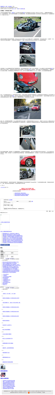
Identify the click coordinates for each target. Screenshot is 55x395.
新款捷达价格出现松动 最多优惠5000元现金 (11, 271)
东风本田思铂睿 (6, 277)
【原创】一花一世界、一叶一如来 (9, 293)
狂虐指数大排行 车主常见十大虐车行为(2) (10, 266)
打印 (18, 8)
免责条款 (25, 391)
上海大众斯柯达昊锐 (6, 282)
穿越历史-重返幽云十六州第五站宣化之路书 (11, 298)
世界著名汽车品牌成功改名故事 (9, 380)
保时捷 (13, 12)
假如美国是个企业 (6, 352)
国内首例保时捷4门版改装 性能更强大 (22, 194)
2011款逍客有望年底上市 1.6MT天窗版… (10, 268)
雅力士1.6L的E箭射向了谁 (7, 338)
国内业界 (4, 234)
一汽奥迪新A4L (5, 281)
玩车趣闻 (4, 242)
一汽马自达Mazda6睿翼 (7, 276)
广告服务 (12, 391)
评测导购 (4, 239)
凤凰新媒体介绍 (7, 391)
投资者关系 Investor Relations (46, 391)
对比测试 (10, 6)
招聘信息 (16, 391)
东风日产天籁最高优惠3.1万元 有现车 (10, 263)
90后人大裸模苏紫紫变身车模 (6, 231)
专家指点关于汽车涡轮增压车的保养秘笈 (14, 241)
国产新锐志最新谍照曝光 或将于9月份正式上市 (11, 265)
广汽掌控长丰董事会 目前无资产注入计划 (14, 236)
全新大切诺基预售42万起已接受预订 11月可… (11, 264)
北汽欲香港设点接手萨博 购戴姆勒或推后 (14, 235)
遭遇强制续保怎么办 (6, 357)
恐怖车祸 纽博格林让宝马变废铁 (9, 386)
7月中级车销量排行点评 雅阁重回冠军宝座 (11, 267)
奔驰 (29, 69)
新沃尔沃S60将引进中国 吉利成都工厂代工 (11, 262)
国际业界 (4, 235)
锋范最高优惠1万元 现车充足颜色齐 (9, 272)
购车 (6, 6)
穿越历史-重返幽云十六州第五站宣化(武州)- (11, 307)
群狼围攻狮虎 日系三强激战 (8, 343)
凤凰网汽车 (2, 6)
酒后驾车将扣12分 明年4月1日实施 (13, 234)
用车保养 (4, 241)
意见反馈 (33, 391)
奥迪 (24, 12)
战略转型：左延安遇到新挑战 (8, 347)
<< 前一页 (2, 187)
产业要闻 (4, 236)
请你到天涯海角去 (6, 320)
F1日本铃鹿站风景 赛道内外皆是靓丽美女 (15, 242)
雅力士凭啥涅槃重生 (6, 329)
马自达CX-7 (5, 284)
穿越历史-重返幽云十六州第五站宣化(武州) (11, 311)
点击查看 (10, 199)
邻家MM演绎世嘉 (4, 378)
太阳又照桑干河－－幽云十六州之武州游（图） (12, 302)
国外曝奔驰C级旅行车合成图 (8, 388)
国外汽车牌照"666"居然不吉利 (8, 385)
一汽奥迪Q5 (5, 275)
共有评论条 (22, 8)
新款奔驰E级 (5, 283)
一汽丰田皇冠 (5, 278)
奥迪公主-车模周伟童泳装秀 (8, 387)
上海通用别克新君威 (6, 279)
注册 (32, 201)
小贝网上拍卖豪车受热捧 (5, 222)
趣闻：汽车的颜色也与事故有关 (9, 381)
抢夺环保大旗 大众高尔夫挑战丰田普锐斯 (14, 239)
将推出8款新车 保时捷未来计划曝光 (21, 195)
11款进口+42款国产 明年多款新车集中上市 (15, 240)
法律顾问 (29, 391)
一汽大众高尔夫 (6, 274)
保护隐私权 (20, 391)
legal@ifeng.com (25, 392)
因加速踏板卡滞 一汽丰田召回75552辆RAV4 (11, 233)
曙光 (13, 95)
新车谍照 (4, 240)
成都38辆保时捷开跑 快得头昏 (8, 382)
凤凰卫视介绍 (37, 391)
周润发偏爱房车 (4, 370)
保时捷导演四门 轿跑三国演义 (20, 193)
